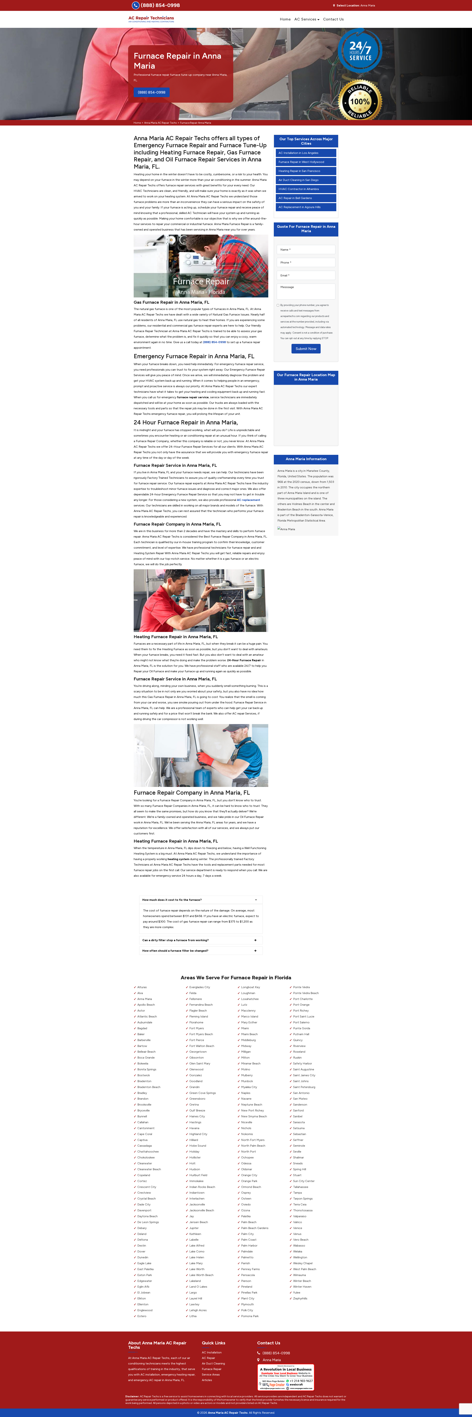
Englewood (144, 1310)
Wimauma (299, 1275)
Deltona (142, 1239)
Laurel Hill (195, 1298)
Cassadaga (144, 1145)
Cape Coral (144, 1134)
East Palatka (145, 1269)
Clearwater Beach (149, 1169)
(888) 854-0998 (160, 5)
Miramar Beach (251, 1063)
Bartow (142, 1046)
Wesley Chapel (303, 1263)
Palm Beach (248, 1222)
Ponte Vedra (301, 987)
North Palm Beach (253, 1145)
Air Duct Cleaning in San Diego (299, 180)
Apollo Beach (146, 1004)
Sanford (298, 1110)
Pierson (246, 1281)
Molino (245, 1069)
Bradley (142, 1093)
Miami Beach (249, 1034)
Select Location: (348, 5)
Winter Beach (302, 1281)
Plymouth (247, 1304)
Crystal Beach (146, 1198)
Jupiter (194, 1228)
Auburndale (144, 1022)
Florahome (196, 1022)
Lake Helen (196, 1257)
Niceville (246, 1122)
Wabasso (299, 1245)
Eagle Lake (144, 1263)
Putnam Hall (301, 1034)
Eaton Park (144, 1275)
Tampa (297, 1192)
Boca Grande (146, 1057)
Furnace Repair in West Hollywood (301, 162)
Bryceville (143, 1110)
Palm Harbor (249, 1245)
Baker (141, 1034)
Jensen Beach (198, 1222)
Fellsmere (195, 999)
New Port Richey (252, 1110)
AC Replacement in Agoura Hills (300, 207)
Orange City (249, 1175)
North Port (248, 1151)
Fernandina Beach (201, 1004)
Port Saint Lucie (303, 1016)
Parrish (245, 1263)
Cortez (142, 1181)
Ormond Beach (251, 1187)
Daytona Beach (147, 1216)
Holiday (194, 1151)
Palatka (246, 1216)
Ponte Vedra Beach (306, 993)
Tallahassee (300, 1187)
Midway (246, 1046)
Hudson (194, 1169)
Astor (141, 1010)
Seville (297, 1151)
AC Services (305, 19)
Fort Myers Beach (201, 1034)
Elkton (141, 1298)
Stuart (297, 1175)
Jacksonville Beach (201, 1210)
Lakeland (195, 1281)
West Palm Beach (304, 1269)
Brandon (142, 1098)
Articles (207, 1380)
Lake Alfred (196, 1245)
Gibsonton (196, 1057)
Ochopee (247, 1157)
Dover (141, 1251)
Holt (192, 1163)
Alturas (142, 987)
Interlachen (196, 1198)
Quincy (298, 1040)
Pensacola (248, 1275)
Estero (141, 1316)
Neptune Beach (251, 1104)
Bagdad (142, 1028)
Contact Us (333, 19)
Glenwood (196, 1069)
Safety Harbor (302, 1063)
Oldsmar (246, 1169)
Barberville (144, 1040)
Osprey (246, 1192)
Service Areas (211, 1374)
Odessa (246, 1163)
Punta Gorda (301, 1028)
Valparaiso (299, 1216)
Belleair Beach (146, 1051)
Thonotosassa (303, 1210)
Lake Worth (196, 1269)
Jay (191, 1216)
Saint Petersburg (304, 1087)
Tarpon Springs (303, 1198)
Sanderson (300, 1104)
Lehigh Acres (198, 1310)
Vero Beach (300, 1239)
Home (285, 19)
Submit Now (306, 348)
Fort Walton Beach (201, 1046)
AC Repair (208, 1358)
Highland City (198, 1134)
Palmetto (247, 1257)
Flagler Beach (198, 1010)
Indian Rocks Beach (202, 1187)
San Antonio (301, 1093)
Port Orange (301, 1004)
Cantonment (146, 1128)
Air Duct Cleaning (213, 1363)
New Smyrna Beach (254, 1116)
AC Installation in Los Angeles (298, 153)
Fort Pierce (196, 1040)
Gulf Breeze (197, 1110)
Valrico (297, 1222)
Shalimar (298, 1157)
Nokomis (247, 1134)
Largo (193, 1292)
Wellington (300, 1257)
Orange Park (249, 1181)
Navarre (246, 1098)
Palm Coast (248, 1239)
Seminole (299, 1145)
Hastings (195, 1122)
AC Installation (212, 1352)
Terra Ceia (299, 1204)
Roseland (299, 1051)
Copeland (143, 1175)
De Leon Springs (148, 1222)
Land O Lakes (198, 1286)
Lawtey (194, 1304)
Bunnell (142, 1116)
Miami (245, 1028)
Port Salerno (301, 1022)
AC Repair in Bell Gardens (295, 198)
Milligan (246, 1051)
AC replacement (248, 500)
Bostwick (143, 1075)
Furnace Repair (211, 1369)
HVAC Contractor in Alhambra (299, 189)
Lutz (244, 1004)
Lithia (193, 1316)
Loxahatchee (250, 999)
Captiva (142, 1140)
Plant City (247, 1298)
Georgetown (198, 1051)
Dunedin (142, 1257)
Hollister (195, 1157)
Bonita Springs (146, 1069)
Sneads (298, 1163)
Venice (297, 1228)
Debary (142, 1228)
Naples (245, 1093)
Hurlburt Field (198, 1175)
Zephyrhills (300, 1298)
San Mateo (300, 1098)
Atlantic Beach (147, 1016)
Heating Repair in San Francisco (299, 171)
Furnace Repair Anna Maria (195, 122)
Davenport (144, 1210)
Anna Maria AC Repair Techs (160, 122)
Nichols (246, 1128)
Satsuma (299, 1128)
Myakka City (249, 1087)
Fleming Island (198, 1016)
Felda (192, 993)
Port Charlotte (303, 999)
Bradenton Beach (148, 1087)
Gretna (194, 1104)
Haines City (197, 1116)
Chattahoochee (148, 1151)
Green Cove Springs (202, 1093)
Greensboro (197, 1098)
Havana (194, 1128)
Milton (245, 1057)
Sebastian (299, 1134)
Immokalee (196, 1181)
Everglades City (199, 987)
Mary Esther (249, 1022)
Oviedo (246, 1204)
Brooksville (144, 1104)
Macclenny (248, 1010)
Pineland (246, 1286)
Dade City (143, 1204)
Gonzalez (195, 1075)
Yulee (296, 1292)
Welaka (297, 1251)
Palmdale (247, 1251)
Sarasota (299, 1122)
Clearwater (144, 1163)
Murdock (247, 1081)
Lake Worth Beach (201, 1275)
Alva (140, 993)
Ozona (245, 1210)
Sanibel (297, 1116)
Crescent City (146, 1187)
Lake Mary (196, 1263)
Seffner (298, 1140)
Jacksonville (197, 1204)
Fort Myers (196, 1028)
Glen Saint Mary (199, 1063)
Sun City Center (304, 1181)
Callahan (142, 1122)
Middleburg (248, 1040)
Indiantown (196, 1192)
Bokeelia (142, 1063)
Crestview (144, 1192)
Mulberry (247, 1075)
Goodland (195, 1081)
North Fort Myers (253, 1140)
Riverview (299, 1046)
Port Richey (301, 1010)
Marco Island (249, 1016)
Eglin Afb (143, 1286)
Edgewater (144, 1281)
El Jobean (143, 1292)
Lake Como (196, 1251)
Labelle (194, 1239)
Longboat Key (250, 987)
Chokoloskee (146, 1157)
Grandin (194, 1087)
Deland (141, 1234)
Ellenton (142, 1304)
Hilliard (193, 1140)
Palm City (247, 1234)
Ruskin (297, 1057)
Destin (141, 1245)
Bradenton (144, 1081)
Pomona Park (249, 1316)
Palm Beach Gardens (254, 1228)
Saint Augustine (303, 1069)
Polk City (247, 1310)
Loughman (248, 993)
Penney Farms (250, 1269)
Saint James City (304, 1075)
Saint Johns (301, 1081)
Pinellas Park (249, 1292)
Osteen (246, 1198)
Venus (297, 1234)
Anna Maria (144, 999)
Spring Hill (299, 1169)
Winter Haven (302, 1286)
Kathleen (195, 1234)
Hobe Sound (197, 1145)
